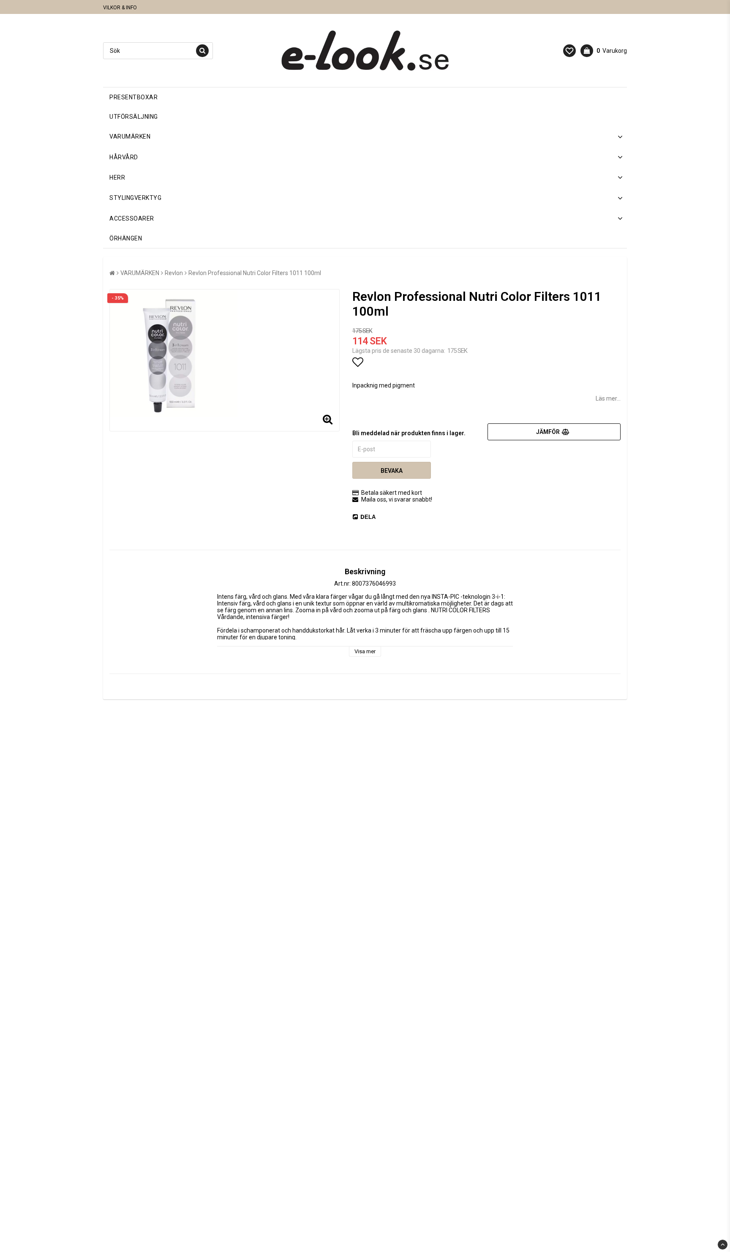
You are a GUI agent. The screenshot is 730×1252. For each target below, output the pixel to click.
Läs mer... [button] (608, 398)
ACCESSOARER (131, 218)
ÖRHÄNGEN (125, 238)
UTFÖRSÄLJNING (133, 116)
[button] (569, 50)
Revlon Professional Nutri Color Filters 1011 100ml (254, 273)
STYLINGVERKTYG (135, 197)
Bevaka (392, 470)
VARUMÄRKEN (129, 136)
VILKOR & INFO (120, 8)
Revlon (174, 273)
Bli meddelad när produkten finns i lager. (409, 433)
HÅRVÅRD (123, 157)
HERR (117, 177)
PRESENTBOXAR (133, 97)
